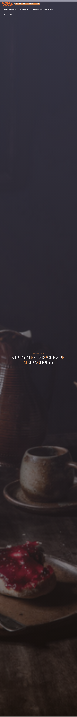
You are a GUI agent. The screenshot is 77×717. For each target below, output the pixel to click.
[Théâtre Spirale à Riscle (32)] (7, 3)
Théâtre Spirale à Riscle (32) (27, 4)
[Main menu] (73, 3)
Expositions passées (38, 353)
